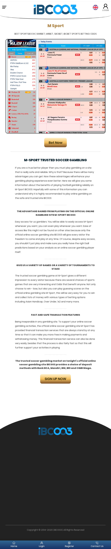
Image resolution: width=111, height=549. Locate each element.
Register (69, 546)
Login (42, 546)
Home (14, 546)
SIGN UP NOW (55, 379)
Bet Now (55, 142)
